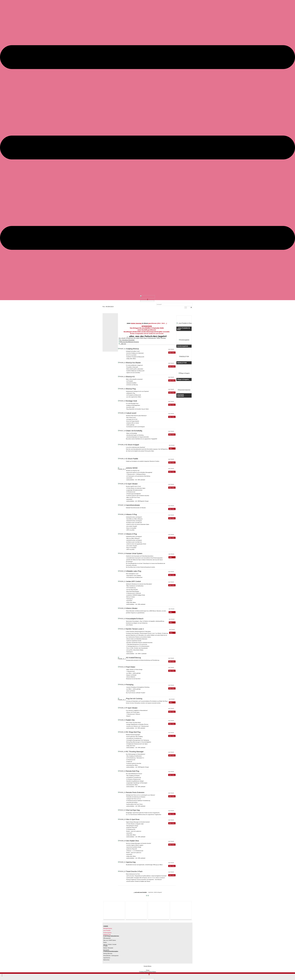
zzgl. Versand (171, 349)
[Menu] (147, 294)
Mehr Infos (172, 352)
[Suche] (154, 300)
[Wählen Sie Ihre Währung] (185, 307)
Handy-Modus (147, 966)
